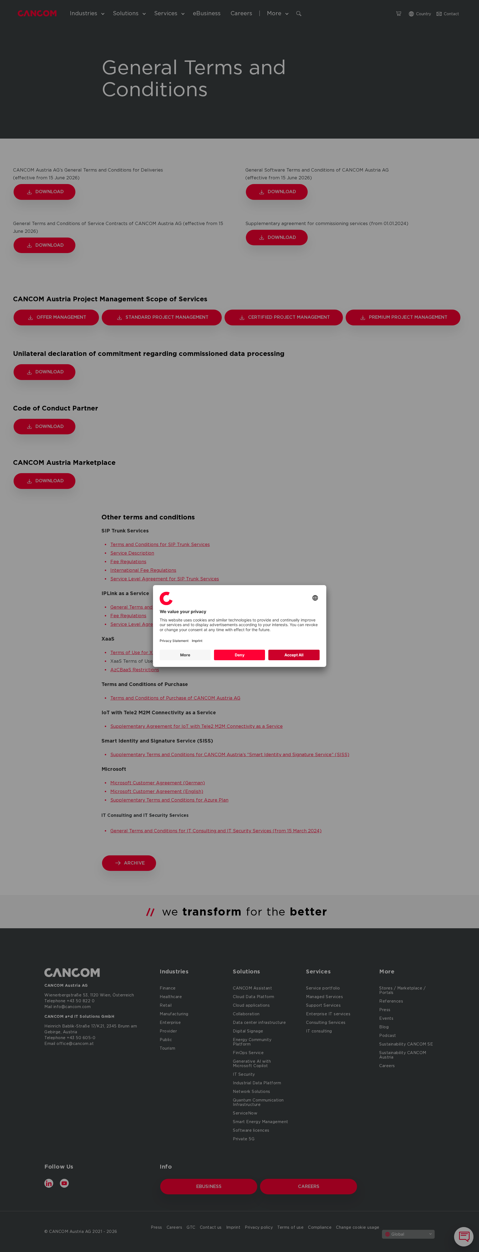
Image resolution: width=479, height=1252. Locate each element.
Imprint (197, 641)
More (185, 654)
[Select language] (315, 598)
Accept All (294, 654)
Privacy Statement (174, 641)
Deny (239, 654)
